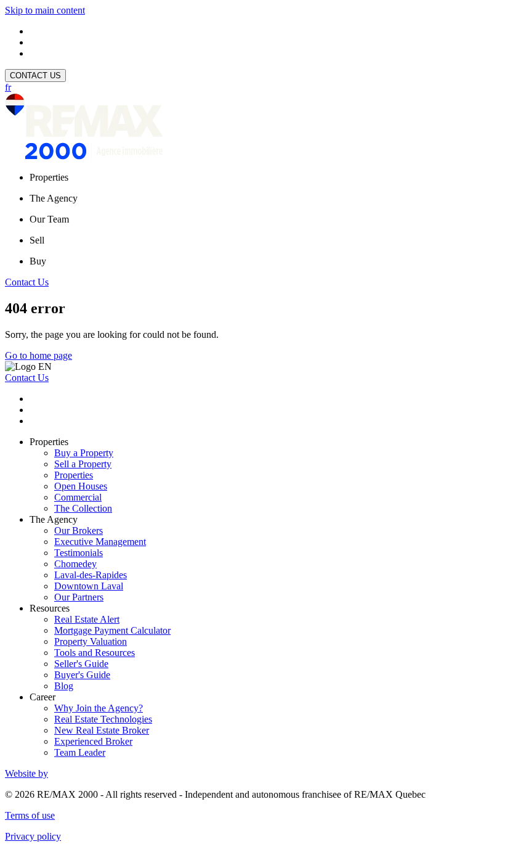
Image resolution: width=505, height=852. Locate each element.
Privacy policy (33, 836)
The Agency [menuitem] (54, 198)
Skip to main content (45, 10)
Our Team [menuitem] (49, 219)
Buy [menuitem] (38, 261)
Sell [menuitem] (37, 240)
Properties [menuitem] (49, 177)
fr (8, 87)
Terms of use (30, 815)
